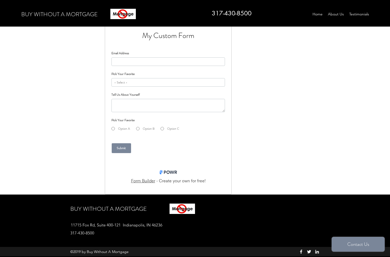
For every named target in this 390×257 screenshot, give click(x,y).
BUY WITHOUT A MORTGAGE (59, 14)
